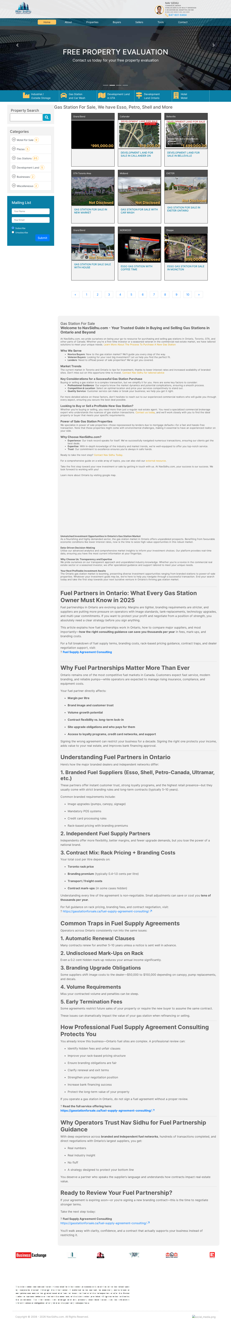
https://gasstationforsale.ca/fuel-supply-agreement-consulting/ (106, 911)
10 (187, 294)
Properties (92, 22)
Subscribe (20, 228)
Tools (161, 22)
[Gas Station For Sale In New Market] (92, 191)
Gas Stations (27, 158)
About (68, 22)
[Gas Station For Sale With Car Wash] (139, 191)
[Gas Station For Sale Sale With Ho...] (92, 247)
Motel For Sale (27, 140)
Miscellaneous (27, 186)
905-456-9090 (172, 12)
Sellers (139, 22)
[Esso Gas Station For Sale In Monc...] (186, 248)
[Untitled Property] (92, 134)
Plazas (22, 149)
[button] (17, 45)
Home (46, 22)
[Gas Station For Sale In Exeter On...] (186, 190)
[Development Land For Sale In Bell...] (186, 134)
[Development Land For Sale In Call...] (139, 134)
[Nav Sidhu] (23, 7)
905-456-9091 (184, 12)
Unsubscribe (21, 232)
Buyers (117, 22)
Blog (189, 1296)
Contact (183, 22)
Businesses (25, 176)
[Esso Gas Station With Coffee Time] (139, 248)
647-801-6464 (178, 14)
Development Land (30, 167)
